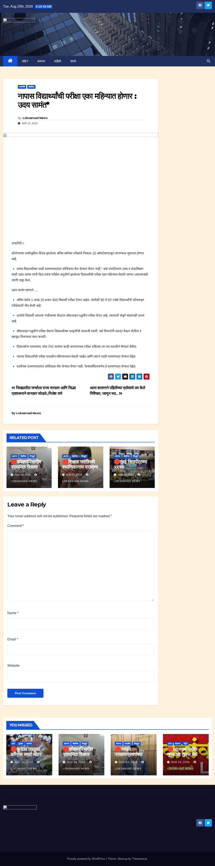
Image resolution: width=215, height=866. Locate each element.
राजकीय (128, 743)
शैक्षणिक (31, 87)
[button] (208, 61)
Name (12, 613)
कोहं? (25, 61)
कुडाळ (20, 743)
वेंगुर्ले (185, 743)
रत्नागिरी (22, 87)
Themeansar (139, 858)
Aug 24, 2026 (23, 762)
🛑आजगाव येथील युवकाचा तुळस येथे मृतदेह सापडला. (182, 754)
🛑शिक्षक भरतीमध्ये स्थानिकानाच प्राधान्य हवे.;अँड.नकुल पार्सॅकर (80, 467)
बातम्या (41, 61)
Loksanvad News (35, 118)
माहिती (57, 61)
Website (13, 665)
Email (12, 639)
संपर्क (73, 61)
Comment (15, 526)
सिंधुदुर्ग (32, 456)
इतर (13, 743)
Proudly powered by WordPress (86, 858)
